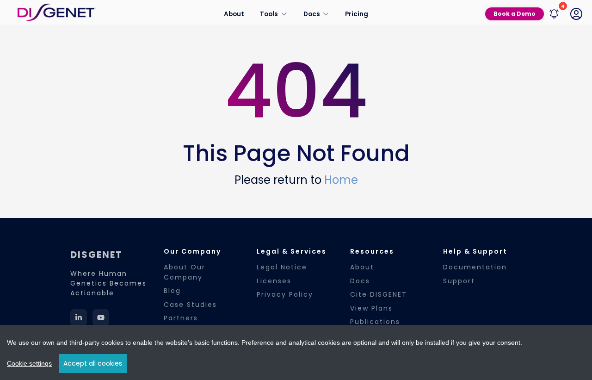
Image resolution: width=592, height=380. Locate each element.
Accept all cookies (92, 363)
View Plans (371, 308)
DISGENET (96, 254)
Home (341, 179)
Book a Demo (514, 14)
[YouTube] (100, 317)
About (234, 13)
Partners (181, 318)
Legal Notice (282, 267)
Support (459, 281)
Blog (172, 290)
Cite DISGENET (378, 294)
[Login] (576, 14)
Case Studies (190, 304)
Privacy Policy (285, 294)
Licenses (274, 281)
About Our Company (184, 271)
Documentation (475, 267)
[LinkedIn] (78, 317)
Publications (375, 321)
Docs (360, 281)
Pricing (356, 13)
